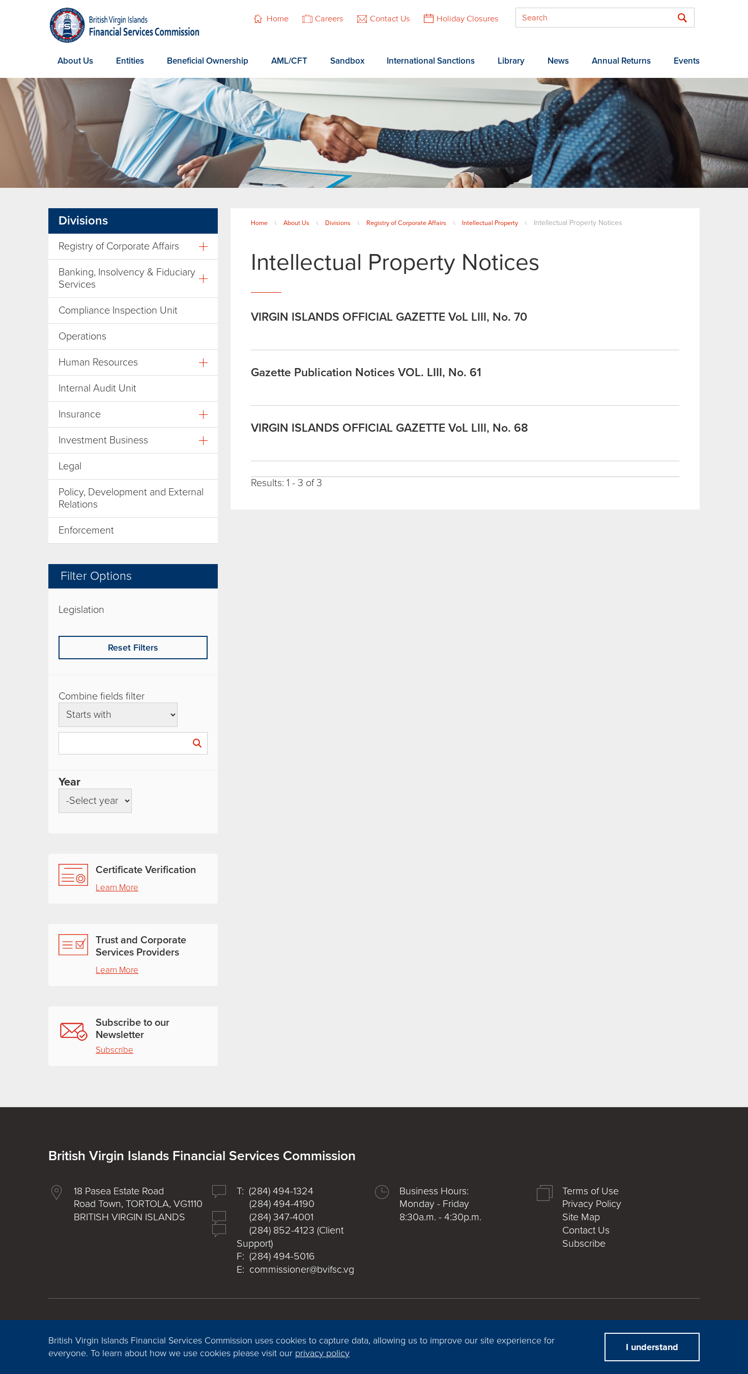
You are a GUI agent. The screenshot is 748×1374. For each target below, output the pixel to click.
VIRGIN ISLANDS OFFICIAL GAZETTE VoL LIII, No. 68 (389, 428)
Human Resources (98, 362)
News (558, 60)
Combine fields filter (102, 696)
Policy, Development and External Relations (131, 498)
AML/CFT (289, 60)
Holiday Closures (468, 19)
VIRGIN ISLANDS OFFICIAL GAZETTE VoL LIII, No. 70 (389, 317)
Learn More (117, 887)
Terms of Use (590, 1191)
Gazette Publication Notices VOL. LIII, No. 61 (366, 373)
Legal (70, 466)
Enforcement (86, 530)
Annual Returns (621, 60)
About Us (75, 60)
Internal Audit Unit (97, 388)
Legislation (81, 610)
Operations (82, 336)
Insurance (80, 414)
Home (278, 19)
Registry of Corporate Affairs (406, 223)
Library (511, 60)
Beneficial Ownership (207, 60)
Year (69, 782)
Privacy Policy (591, 1204)
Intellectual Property (490, 223)
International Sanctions (431, 60)
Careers (329, 19)
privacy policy (322, 1353)
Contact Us (390, 19)
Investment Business (103, 440)
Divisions (338, 223)
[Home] (124, 25)
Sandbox (347, 60)
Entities (130, 60)
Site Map (581, 1217)
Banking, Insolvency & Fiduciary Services (127, 278)
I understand (652, 1347)
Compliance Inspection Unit (118, 310)
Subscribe (114, 1050)
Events (687, 60)
